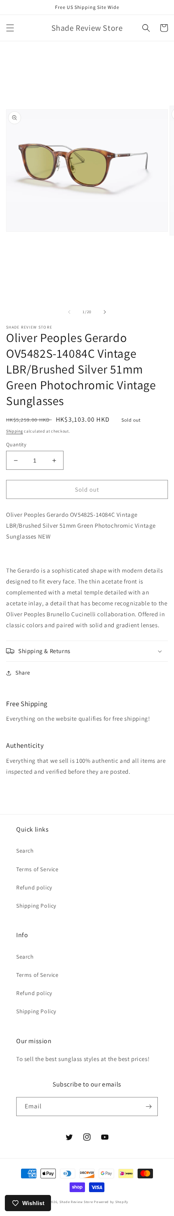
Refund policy (34, 887)
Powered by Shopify (111, 1201)
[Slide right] (105, 312)
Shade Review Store (76, 1201)
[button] (10, 28)
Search (25, 850)
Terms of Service (37, 869)
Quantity (16, 444)
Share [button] (22, 672)
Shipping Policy (36, 905)
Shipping (14, 431)
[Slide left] (69, 312)
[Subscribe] (148, 1106)
